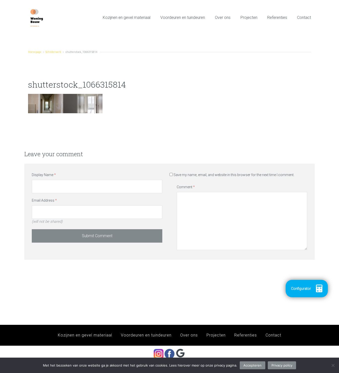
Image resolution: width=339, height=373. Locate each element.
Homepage (34, 52)
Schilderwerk (53, 52)
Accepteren (252, 365)
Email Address (44, 200)
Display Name (44, 175)
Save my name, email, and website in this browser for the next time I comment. (233, 175)
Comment (186, 187)
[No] (332, 365)
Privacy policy (281, 365)
